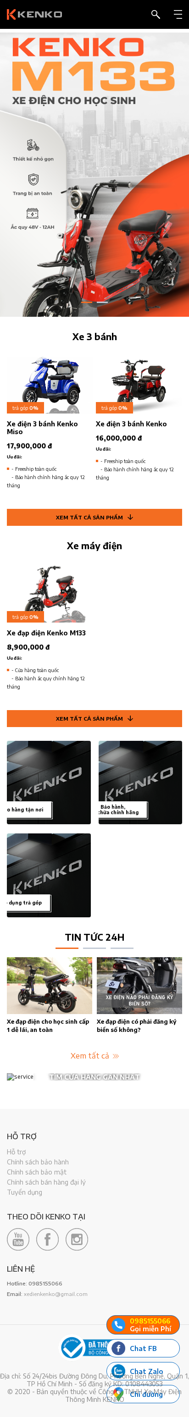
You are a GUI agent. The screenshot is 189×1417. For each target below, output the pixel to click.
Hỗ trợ (16, 1152)
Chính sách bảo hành (38, 1162)
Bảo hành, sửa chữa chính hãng (113, 809)
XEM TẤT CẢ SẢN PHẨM (89, 517)
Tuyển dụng (24, 1192)
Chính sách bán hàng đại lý (46, 1182)
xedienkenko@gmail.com (56, 1294)
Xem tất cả (91, 1055)
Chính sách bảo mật (37, 1172)
